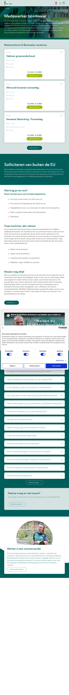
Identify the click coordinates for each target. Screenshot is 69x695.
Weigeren (12, 366)
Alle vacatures (34, 148)
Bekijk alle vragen (34, 482)
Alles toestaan (56, 366)
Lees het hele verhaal (16, 569)
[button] (56, 3)
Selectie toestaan (35, 366)
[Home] (8, 3)
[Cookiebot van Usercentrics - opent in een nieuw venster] (59, 328)
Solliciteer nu (11, 302)
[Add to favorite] (61, 52)
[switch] (26, 354)
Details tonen (60, 360)
